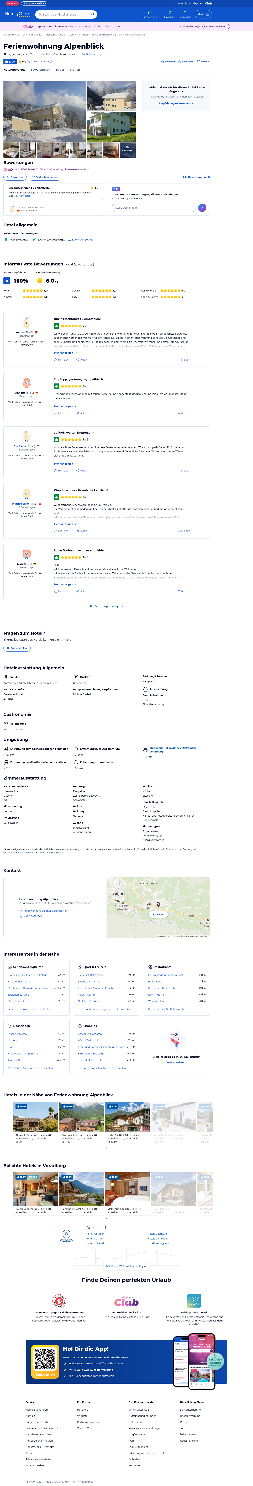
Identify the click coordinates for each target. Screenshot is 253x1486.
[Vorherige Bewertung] (6, 199)
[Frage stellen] (202, 208)
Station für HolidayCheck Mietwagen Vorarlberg (173, 749)
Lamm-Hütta (156, 994)
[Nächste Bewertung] (102, 199)
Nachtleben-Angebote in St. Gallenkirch (31, 1068)
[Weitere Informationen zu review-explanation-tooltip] (51, 61)
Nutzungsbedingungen (142, 1415)
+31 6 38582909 (33, 916)
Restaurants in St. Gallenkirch (166, 1009)
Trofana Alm (15, 1060)
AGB (131, 1440)
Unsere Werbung (190, 1415)
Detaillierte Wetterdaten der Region (126, 1266)
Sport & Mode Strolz (90, 1060)
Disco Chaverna (17, 1034)
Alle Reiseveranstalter (39, 1459)
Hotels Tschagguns (159, 1243)
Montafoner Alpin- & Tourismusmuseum (32, 988)
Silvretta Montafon (89, 981)
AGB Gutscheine (138, 1446)
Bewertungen (40, 69)
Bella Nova (154, 981)
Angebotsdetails (26, 852)
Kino (10, 1047)
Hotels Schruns (95, 1238)
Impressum (135, 1465)
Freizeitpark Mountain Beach (95, 988)
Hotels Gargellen (157, 1238)
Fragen (75, 69)
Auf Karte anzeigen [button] (92, 54)
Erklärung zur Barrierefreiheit (146, 1453)
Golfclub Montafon (89, 1001)
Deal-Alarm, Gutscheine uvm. (43, 1428)
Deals (11, 3)
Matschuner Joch (18, 1001)
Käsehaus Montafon (90, 1034)
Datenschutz (136, 1422)
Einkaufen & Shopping (91, 1053)
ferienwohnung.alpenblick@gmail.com (46, 910)
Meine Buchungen (37, 1409)
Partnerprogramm (88, 1422)
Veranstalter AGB (139, 1409)
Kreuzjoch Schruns (19, 981)
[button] (44, 111)
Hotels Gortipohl (95, 1233)
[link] (150, 14)
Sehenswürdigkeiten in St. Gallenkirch (30, 1009)
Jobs (183, 1428)
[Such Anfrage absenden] (93, 14)
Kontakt (179, 3)
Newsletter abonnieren (39, 1434)
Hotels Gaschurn (157, 1233)
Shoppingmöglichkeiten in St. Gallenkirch (103, 1068)
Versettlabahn (86, 994)
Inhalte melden (35, 1465)
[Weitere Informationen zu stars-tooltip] (49, 1135)
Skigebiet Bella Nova (90, 975)
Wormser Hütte (157, 1001)
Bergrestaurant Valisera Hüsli (165, 975)
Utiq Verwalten (137, 1434)
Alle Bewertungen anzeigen (105, 606)
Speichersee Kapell (19, 994)
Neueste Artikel (189, 1440)
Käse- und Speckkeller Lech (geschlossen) (102, 1047)
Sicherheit (135, 1459)
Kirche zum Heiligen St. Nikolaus (27, 975)
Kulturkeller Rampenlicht (23, 1053)
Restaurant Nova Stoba (162, 988)
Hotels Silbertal (95, 1243)
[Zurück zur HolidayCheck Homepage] (18, 14)
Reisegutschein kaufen (39, 1440)
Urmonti (13, 1040)
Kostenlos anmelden (215, 26)
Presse (184, 1422)
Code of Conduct (87, 1428)
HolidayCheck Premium (40, 1446)
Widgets (82, 1415)
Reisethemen (188, 1434)
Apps (29, 1453)
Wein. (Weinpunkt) (89, 1040)
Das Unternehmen (191, 1409)
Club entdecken (189, 26)
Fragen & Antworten (38, 1422)
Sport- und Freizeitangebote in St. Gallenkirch (105, 1009)
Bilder (60, 69)
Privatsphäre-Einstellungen (145, 1428)
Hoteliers (82, 1409)
